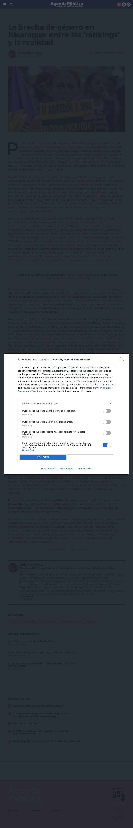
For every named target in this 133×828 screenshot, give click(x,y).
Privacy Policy (85, 468)
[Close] (123, 360)
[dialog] (66, 414)
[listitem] (66, 403)
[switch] (107, 411)
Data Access (66, 468)
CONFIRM (43, 457)
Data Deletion (48, 468)
